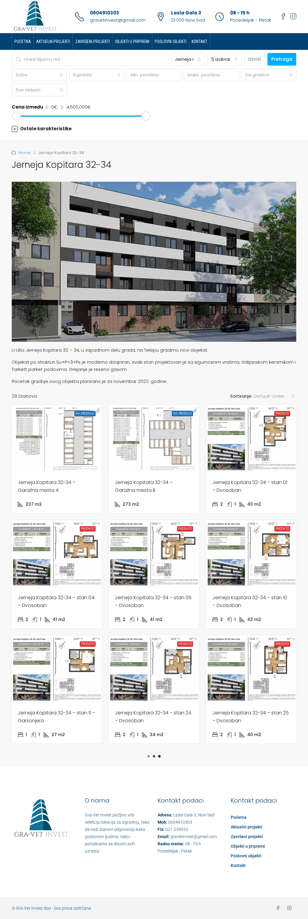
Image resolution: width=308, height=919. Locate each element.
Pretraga (281, 59)
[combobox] (188, 59)
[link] (57, 439)
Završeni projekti (92, 41)
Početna (22, 41)
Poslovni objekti (170, 41)
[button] (154, 128)
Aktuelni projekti (53, 41)
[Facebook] (279, 908)
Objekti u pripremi (132, 41)
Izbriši (254, 59)
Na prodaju (84, 413)
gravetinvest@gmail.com (118, 20)
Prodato (282, 413)
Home (25, 153)
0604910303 (104, 13)
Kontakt (199, 41)
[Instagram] (290, 908)
